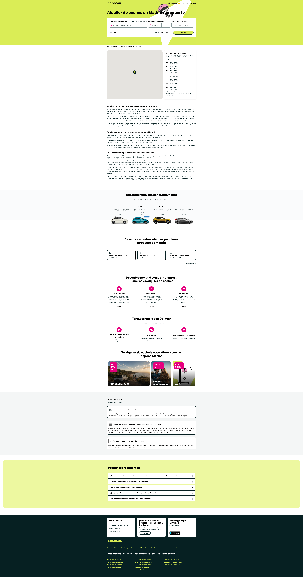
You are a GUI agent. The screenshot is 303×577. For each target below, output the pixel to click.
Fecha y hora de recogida (156, 21)
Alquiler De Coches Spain (125, 46)
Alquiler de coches (112, 46)
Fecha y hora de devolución (180, 21)
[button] (135, 72)
